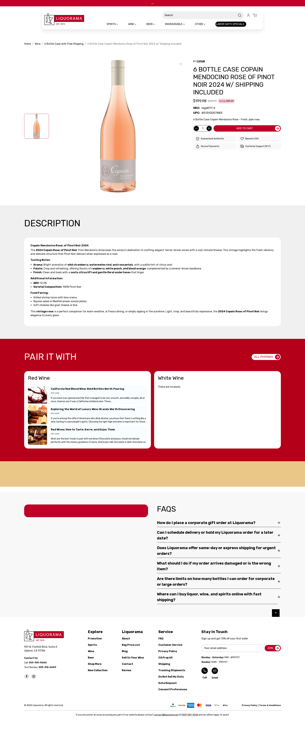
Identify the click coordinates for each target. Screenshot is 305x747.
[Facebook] (26, 676)
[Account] (248, 15)
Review (126, 670)
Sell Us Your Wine (133, 657)
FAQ (160, 638)
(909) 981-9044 (189, 714)
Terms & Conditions (270, 705)
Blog (125, 651)
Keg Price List (131, 644)
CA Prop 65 (165, 657)
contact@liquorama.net (166, 714)
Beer (91, 657)
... (152, 3)
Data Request (167, 683)
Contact (127, 663)
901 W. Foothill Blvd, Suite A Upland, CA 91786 (41, 648)
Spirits (92, 644)
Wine (91, 651)
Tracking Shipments (171, 670)
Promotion (95, 638)
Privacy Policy (167, 651)
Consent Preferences (172, 689)
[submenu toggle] (120, 24)
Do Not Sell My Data (171, 676)
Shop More (95, 663)
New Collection (98, 670)
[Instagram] (33, 676)
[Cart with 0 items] (257, 15)
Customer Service (170, 644)
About (126, 638)
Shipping (164, 663)
